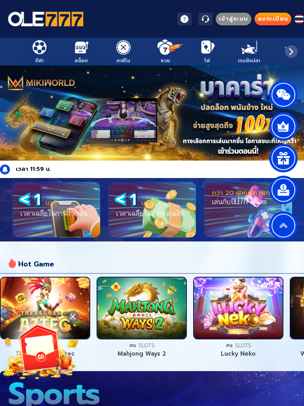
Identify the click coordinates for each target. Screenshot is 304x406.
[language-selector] (299, 19)
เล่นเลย (45, 308)
